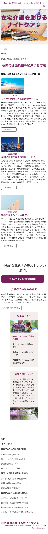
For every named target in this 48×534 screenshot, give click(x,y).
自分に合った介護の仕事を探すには (14, 503)
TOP (3, 439)
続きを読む (8, 129)
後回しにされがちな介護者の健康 (23, 337)
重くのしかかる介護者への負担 (23, 345)
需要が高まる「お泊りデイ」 (16, 215)
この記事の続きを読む (11, 308)
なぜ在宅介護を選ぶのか (10, 455)
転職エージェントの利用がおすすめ (14, 507)
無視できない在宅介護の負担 (22, 279)
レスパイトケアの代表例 (10, 468)
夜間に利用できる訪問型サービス (18, 157)
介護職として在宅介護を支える (14, 493)
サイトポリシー (7, 444)
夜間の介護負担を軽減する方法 (14, 473)
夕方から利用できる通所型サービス (19, 99)
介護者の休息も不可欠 (24, 289)
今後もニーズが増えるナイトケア (23, 353)
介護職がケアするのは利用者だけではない (23, 361)
